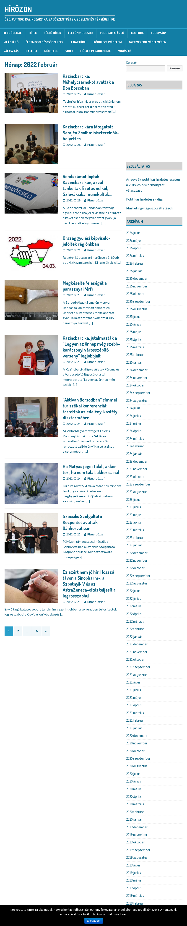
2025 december (137, 278)
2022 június (133, 598)
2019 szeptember (138, 850)
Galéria (31, 51)
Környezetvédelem (108, 42)
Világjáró (11, 42)
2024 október (135, 385)
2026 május (133, 241)
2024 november (136, 378)
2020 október (135, 751)
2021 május (133, 697)
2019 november (136, 835)
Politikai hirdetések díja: (144, 199)
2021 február (135, 720)
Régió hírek (52, 33)
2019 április (134, 888)
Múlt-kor (51, 51)
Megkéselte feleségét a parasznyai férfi (85, 286)
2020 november (136, 743)
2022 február (135, 629)
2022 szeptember (138, 576)
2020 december (137, 736)
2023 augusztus (136, 492)
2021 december (137, 644)
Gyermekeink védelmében (147, 42)
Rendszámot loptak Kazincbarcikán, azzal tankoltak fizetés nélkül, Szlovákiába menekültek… (87, 185)
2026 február (135, 263)
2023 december (137, 461)
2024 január (134, 454)
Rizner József (96, 94)
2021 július (133, 682)
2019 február (135, 903)
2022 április (134, 614)
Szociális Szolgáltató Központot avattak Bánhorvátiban (82, 522)
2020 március (135, 804)
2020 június (133, 781)
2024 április (134, 431)
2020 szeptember (138, 758)
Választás (11, 51)
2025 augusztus (136, 309)
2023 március (135, 530)
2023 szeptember (138, 484)
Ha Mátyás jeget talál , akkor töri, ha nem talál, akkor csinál (91, 469)
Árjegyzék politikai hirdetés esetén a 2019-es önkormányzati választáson (153, 184)
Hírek (33, 33)
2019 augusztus (136, 857)
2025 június (133, 324)
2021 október (135, 659)
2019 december (137, 827)
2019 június (133, 873)
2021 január (134, 728)
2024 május (133, 423)
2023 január (134, 545)
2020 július (133, 774)
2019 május (133, 880)
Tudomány (158, 33)
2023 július (133, 499)
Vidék (69, 51)
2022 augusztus (136, 583)
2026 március (135, 256)
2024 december (137, 370)
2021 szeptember (138, 667)
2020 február (135, 812)
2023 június (133, 507)
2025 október (135, 294)
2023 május (133, 515)
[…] (114, 112)
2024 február (135, 446)
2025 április (134, 340)
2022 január (134, 637)
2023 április (134, 522)
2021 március (135, 713)
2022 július (133, 591)
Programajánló (112, 33)
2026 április (134, 248)
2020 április (134, 796)
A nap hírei (78, 42)
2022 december (137, 553)
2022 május (133, 606)
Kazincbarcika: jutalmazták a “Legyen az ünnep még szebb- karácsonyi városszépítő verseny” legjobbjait (91, 347)
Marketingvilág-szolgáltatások (149, 208)
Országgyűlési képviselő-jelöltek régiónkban (87, 241)
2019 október (135, 842)
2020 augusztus (136, 766)
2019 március (135, 895)
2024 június (133, 416)
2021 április (134, 705)
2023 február (135, 538)
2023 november (136, 469)
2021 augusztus (136, 675)
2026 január (134, 271)
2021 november (136, 652)
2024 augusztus (136, 400)
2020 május (133, 789)
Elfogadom (93, 920)
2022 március (135, 621)
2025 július (133, 316)
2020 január (134, 819)
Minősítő (124, 51)
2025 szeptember (138, 301)
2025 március (135, 347)
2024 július (133, 408)
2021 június (133, 690)
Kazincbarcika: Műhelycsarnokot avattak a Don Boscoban (88, 82)
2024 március (135, 439)
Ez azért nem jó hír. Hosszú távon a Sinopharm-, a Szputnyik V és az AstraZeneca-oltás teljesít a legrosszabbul (89, 584)
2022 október (135, 568)
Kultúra (137, 33)
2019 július (133, 865)
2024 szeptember (138, 393)
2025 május (133, 332)
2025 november (136, 286)
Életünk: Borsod (80, 33)
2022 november (136, 560)
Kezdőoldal (12, 33)
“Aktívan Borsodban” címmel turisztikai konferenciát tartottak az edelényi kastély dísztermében (90, 408)
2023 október (135, 477)
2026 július (133, 233)
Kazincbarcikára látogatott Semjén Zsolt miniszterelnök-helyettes (91, 132)
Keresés (131, 63)
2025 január (134, 362)
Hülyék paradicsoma (95, 51)
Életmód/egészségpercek (44, 42)
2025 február (135, 355)
